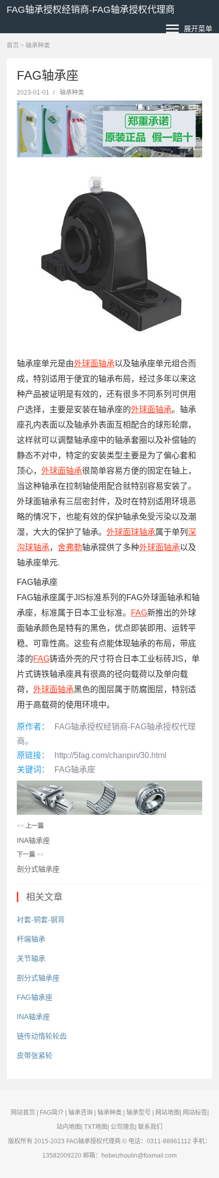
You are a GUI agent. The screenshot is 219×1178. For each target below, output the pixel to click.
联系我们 (150, 1126)
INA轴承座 (33, 840)
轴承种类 (37, 45)
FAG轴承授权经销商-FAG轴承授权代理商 (91, 10)
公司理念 (123, 1126)
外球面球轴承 (130, 532)
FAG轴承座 (74, 769)
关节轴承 (31, 958)
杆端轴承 (31, 939)
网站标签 (195, 1112)
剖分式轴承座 (38, 869)
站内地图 (69, 1126)
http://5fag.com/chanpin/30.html (110, 755)
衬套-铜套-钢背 (41, 919)
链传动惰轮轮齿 (42, 1036)
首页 (13, 45)
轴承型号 (138, 1112)
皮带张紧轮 (34, 1055)
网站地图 (167, 1112)
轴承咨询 (80, 1112)
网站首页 (23, 1112)
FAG (139, 612)
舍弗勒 (70, 547)
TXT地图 (95, 1126)
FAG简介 (52, 1112)
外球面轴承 (94, 363)
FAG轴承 (78, 1141)
